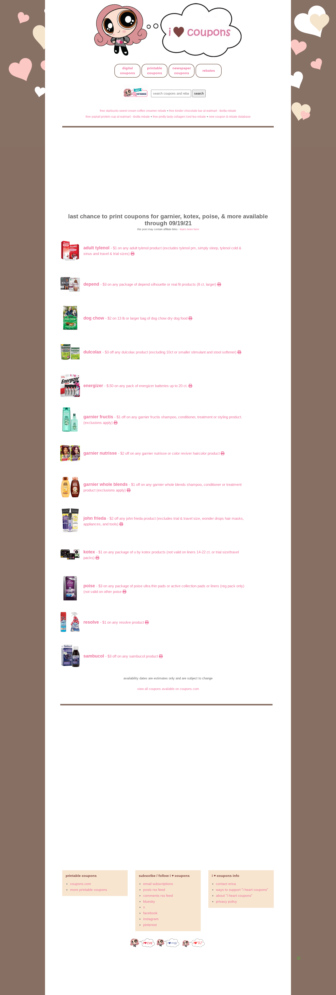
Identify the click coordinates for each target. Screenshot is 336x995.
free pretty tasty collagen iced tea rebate (179, 116)
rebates (208, 70)
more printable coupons (88, 890)
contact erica (226, 884)
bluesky (149, 901)
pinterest (150, 925)
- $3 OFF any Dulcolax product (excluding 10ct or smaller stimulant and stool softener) (160, 352)
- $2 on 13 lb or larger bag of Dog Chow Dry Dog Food (135, 318)
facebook (150, 913)
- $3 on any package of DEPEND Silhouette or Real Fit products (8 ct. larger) (150, 284)
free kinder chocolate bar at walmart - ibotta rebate (202, 110)
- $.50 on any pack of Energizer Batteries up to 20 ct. (135, 386)
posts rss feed (154, 890)
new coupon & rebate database (230, 116)
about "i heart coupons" (234, 895)
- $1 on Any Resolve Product (114, 622)
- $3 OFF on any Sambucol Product (121, 656)
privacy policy (226, 901)
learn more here (189, 229)
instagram (151, 919)
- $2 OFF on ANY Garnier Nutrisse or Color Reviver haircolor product (152, 453)
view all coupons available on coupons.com (168, 689)
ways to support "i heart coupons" (242, 890)
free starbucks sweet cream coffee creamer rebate (133, 110)
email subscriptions (158, 884)
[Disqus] (168, 785)
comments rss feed (158, 895)
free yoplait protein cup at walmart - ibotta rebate (118, 116)
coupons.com (80, 884)
